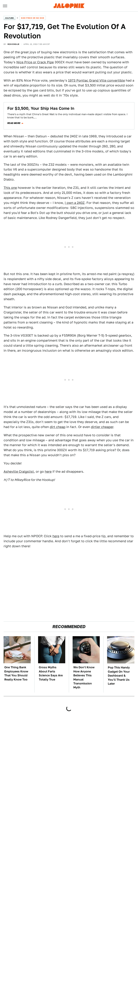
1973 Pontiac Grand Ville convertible (96, 80)
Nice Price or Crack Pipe (35, 62)
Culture (9, 18)
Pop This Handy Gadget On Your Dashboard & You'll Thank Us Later (119, 675)
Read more (13, 123)
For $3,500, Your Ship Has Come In (40, 108)
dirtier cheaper (102, 427)
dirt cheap (57, 427)
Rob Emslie (13, 44)
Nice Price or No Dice (32, 18)
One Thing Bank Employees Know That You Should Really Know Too (16, 673)
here (48, 471)
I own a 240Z (75, 203)
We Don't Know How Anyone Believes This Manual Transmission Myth (84, 677)
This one (10, 188)
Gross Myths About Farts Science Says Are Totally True (51, 673)
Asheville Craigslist (19, 471)
